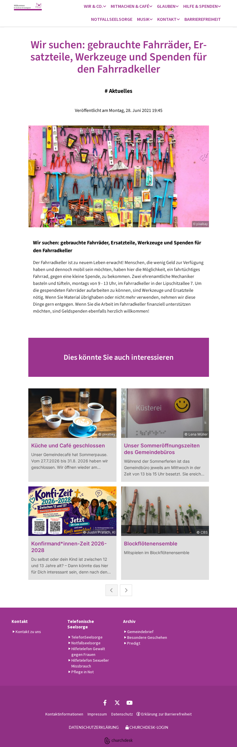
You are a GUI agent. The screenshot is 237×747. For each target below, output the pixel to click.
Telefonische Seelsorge (80, 624)
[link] (95, 6)
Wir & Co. (93, 6)
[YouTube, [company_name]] (129, 702)
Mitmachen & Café (130, 6)
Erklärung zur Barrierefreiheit (166, 714)
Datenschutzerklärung (94, 727)
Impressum (97, 714)
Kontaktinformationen (64, 714)
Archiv (129, 621)
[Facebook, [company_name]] (105, 702)
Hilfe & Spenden (200, 6)
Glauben (166, 6)
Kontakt (167, 19)
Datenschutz (122, 714)
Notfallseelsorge (111, 19)
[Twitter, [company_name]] (117, 702)
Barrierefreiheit (202, 19)
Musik (143, 19)
